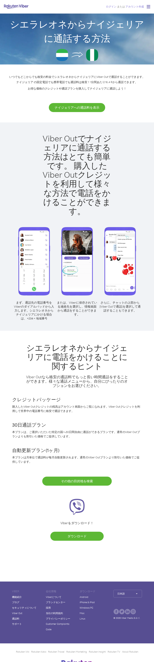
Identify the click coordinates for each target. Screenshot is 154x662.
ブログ (15, 602)
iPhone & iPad (87, 602)
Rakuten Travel (56, 651)
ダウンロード (77, 536)
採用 (48, 607)
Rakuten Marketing (76, 651)
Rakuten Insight (97, 651)
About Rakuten (130, 651)
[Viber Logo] (16, 6)
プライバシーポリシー (58, 618)
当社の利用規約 (54, 613)
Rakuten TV (114, 651)
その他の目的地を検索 (77, 481)
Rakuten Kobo (38, 651)
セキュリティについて (24, 607)
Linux (82, 618)
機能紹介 (17, 596)
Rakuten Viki (22, 651)
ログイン (111, 6)
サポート (17, 623)
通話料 (15, 618)
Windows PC (86, 607)
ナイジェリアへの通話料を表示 (77, 107)
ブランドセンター (55, 602)
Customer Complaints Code (57, 626)
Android (84, 596)
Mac (82, 613)
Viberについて (53, 596)
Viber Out (17, 613)
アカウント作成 (134, 6)
